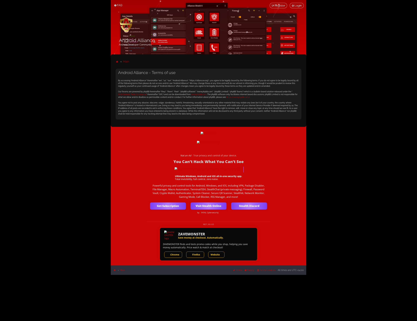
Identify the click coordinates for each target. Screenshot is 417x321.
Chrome (174, 254)
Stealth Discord (249, 206)
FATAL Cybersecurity (210, 212)
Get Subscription (168, 206)
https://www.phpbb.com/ (238, 97)
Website (215, 254)
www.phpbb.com (198, 94)
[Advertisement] (208, 298)
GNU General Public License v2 (132, 94)
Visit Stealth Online (208, 206)
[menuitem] (118, 5)
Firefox (196, 254)
